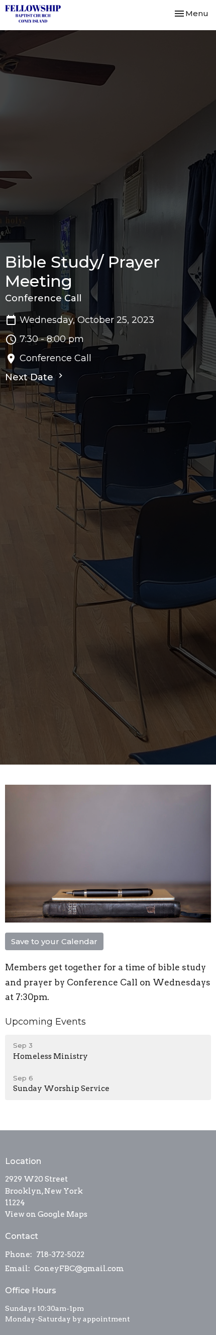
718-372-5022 (60, 1254)
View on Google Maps (46, 1214)
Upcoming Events (45, 1021)
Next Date (30, 377)
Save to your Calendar (54, 941)
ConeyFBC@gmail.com (79, 1268)
